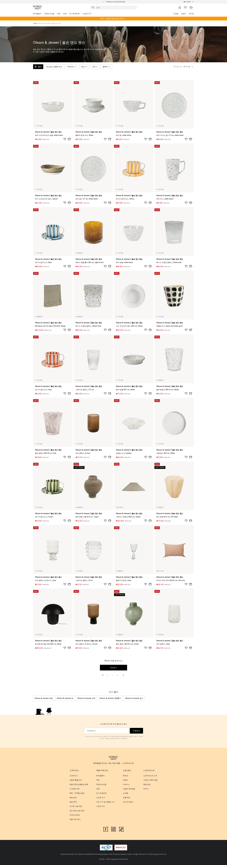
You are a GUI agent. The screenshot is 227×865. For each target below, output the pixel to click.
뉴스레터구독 (74, 789)
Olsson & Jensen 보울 (43, 698)
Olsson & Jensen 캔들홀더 (110, 698)
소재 (93, 67)
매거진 (191, 14)
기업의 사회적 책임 (150, 780)
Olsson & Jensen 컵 (65, 698)
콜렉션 (105, 67)
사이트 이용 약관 (76, 806)
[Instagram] (113, 829)
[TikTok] (121, 829)
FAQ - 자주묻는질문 (77, 793)
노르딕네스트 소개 (150, 776)
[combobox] (188, 2)
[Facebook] (106, 829)
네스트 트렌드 (128, 802)
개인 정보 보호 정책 (77, 811)
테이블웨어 (37, 14)
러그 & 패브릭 (74, 14)
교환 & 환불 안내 (76, 780)
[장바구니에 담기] (69, 138)
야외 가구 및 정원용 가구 (105, 802)
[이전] (33, 698)
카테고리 (70, 67)
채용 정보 (146, 784)
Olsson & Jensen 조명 (86, 698)
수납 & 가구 (87, 14)
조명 (64, 14)
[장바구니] (191, 7)
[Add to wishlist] (65, 139)
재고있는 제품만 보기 (54, 67)
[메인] (37, 7)
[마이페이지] (180, 7)
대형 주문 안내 (75, 819)
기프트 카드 (100, 806)
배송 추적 (73, 802)
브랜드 (183, 14)
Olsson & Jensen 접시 (134, 698)
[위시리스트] (185, 7)
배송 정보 (73, 797)
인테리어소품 (49, 14)
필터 (40, 66)
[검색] (93, 7)
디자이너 (126, 784)
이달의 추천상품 (129, 789)
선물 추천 (126, 797)
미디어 (145, 789)
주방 (58, 14)
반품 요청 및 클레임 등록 (79, 784)
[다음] (194, 698)
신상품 (175, 14)
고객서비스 (74, 776)
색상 (83, 67)
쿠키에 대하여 (75, 815)
